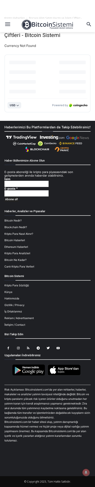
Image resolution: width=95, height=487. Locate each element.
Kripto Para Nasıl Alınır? (18, 233)
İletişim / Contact (14, 324)
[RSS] (28, 348)
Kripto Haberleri (14, 18)
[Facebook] (8, 348)
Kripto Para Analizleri (17, 253)
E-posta (11, 188)
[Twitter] (48, 348)
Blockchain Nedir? (15, 227)
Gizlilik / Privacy (14, 305)
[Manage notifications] (85, 472)
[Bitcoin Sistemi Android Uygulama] (30, 375)
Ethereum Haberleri (16, 246)
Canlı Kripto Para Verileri (19, 266)
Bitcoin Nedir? (13, 220)
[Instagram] (18, 348)
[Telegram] (38, 348)
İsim (7, 179)
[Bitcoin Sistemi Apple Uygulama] (65, 375)
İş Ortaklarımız (13, 311)
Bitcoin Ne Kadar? (15, 260)
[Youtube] (58, 348)
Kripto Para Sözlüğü (16, 285)
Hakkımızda (11, 298)
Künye (8, 292)
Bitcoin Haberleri (14, 240)
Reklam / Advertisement (19, 318)
